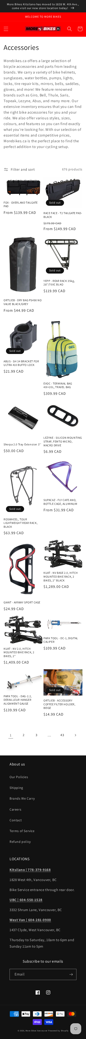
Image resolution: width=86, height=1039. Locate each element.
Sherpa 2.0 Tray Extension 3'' (22, 444)
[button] (6, 29)
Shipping (16, 788)
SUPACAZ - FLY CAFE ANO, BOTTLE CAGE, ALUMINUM (60, 502)
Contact (16, 820)
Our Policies (19, 777)
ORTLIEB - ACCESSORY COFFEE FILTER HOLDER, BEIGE (59, 704)
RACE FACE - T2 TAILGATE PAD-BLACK (62, 215)
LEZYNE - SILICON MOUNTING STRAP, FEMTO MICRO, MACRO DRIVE (62, 441)
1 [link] (11, 735)
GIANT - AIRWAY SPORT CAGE (22, 602)
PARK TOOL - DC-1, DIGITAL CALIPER (60, 640)
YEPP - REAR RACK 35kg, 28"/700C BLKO (59, 282)
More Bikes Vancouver (37, 1030)
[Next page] (75, 735)
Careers (15, 809)
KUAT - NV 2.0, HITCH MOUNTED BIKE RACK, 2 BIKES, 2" (19, 652)
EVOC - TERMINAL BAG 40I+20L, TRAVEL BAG (57, 385)
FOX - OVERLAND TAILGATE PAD (21, 204)
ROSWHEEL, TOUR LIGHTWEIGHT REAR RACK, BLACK (21, 522)
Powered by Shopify (58, 1030)
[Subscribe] (71, 974)
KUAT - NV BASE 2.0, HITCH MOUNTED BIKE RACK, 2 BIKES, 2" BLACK (60, 576)
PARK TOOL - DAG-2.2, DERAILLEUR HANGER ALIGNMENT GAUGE (18, 699)
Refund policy (20, 841)
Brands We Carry (22, 798)
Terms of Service (22, 831)
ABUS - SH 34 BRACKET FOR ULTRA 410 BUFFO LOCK (21, 363)
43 (62, 735)
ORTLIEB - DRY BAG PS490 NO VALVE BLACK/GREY (23, 302)
